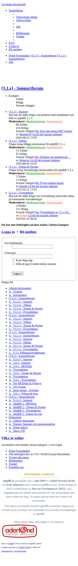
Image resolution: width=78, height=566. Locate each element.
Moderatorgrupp (35, 121)
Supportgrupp (54, 121)
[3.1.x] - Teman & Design (23, 166)
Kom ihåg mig (23, 260)
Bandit (23, 186)
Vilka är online (12, 438)
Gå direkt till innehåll (13, 4)
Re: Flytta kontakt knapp (49, 183)
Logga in (8, 232)
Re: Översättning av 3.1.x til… (53, 212)
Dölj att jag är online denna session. (36, 263)
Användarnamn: (13, 243)
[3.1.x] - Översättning (21, 192)
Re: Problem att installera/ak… (52, 157)
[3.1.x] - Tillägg (18, 140)
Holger (23, 215)
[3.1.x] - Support (18, 111)
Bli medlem (28, 232)
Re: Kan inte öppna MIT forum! (53, 131)
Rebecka (24, 160)
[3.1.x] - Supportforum (22, 88)
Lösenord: (10, 252)
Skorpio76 (25, 134)
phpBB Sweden (24, 547)
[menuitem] (26, 17)
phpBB (10, 544)
